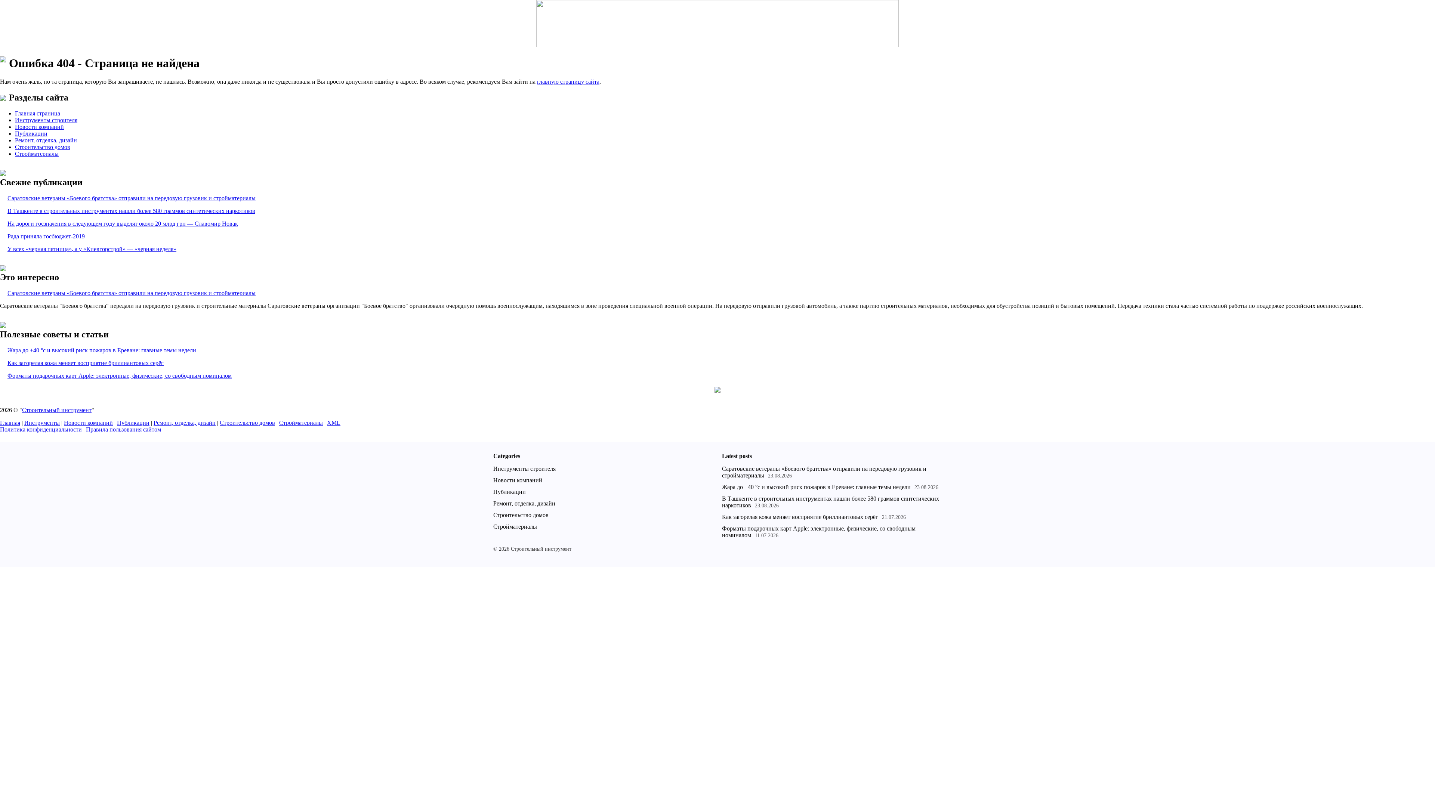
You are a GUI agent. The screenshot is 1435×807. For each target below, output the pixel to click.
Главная (10, 423)
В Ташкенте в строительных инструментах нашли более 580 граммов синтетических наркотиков (131, 211)
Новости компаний (39, 127)
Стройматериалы (37, 154)
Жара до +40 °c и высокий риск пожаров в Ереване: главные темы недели (101, 350)
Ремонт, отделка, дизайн (46, 140)
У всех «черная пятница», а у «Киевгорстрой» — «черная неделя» (91, 249)
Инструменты (42, 423)
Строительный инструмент (57, 410)
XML (333, 423)
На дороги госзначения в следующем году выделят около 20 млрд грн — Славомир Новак (122, 223)
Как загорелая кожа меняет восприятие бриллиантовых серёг (85, 363)
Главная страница (37, 113)
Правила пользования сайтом (123, 429)
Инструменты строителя (46, 120)
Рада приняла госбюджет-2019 (46, 236)
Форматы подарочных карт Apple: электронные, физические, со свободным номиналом (119, 375)
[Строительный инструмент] (717, 24)
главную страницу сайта (568, 81)
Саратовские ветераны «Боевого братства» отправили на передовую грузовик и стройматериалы (131, 198)
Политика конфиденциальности (41, 429)
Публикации (31, 133)
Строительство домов (42, 147)
